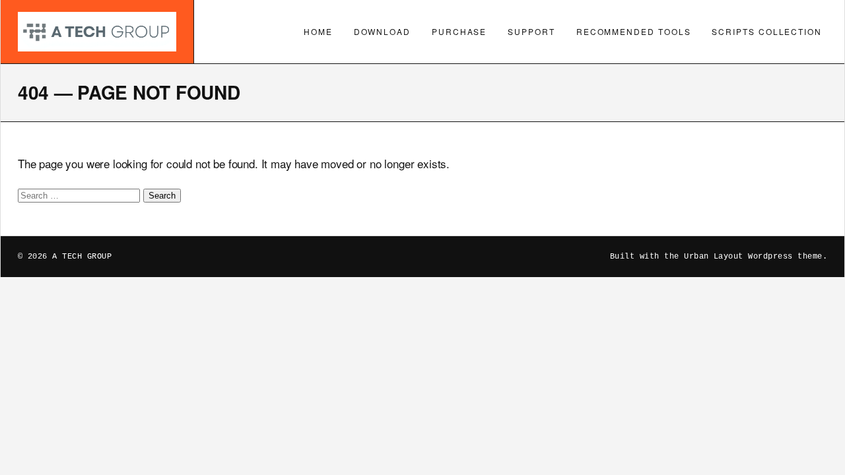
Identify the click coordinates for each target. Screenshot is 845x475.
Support (531, 31)
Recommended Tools (633, 31)
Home (318, 31)
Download (382, 31)
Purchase (459, 31)
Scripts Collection (767, 31)
